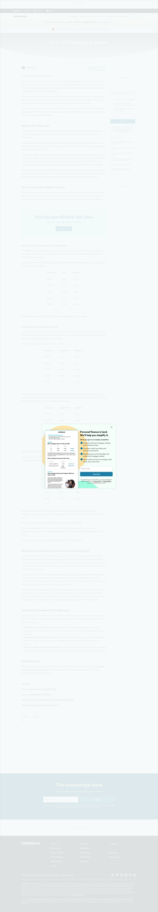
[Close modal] (111, 427)
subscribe (96, 474)
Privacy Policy (107, 481)
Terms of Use (97, 481)
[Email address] (96, 468)
